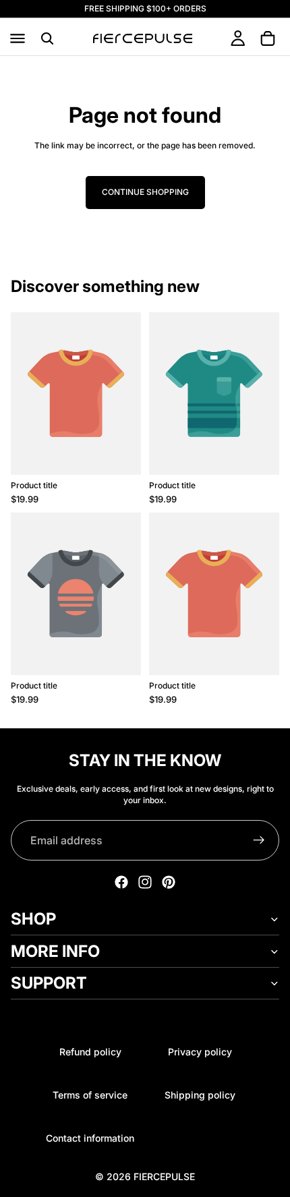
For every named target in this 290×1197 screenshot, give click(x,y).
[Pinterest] (169, 882)
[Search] (47, 38)
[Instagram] (145, 882)
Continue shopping (145, 192)
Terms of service (90, 1095)
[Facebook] (121, 882)
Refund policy (90, 1051)
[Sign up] (259, 840)
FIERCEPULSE (164, 1176)
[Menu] (17, 38)
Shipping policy (200, 1095)
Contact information (90, 1138)
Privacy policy (200, 1051)
